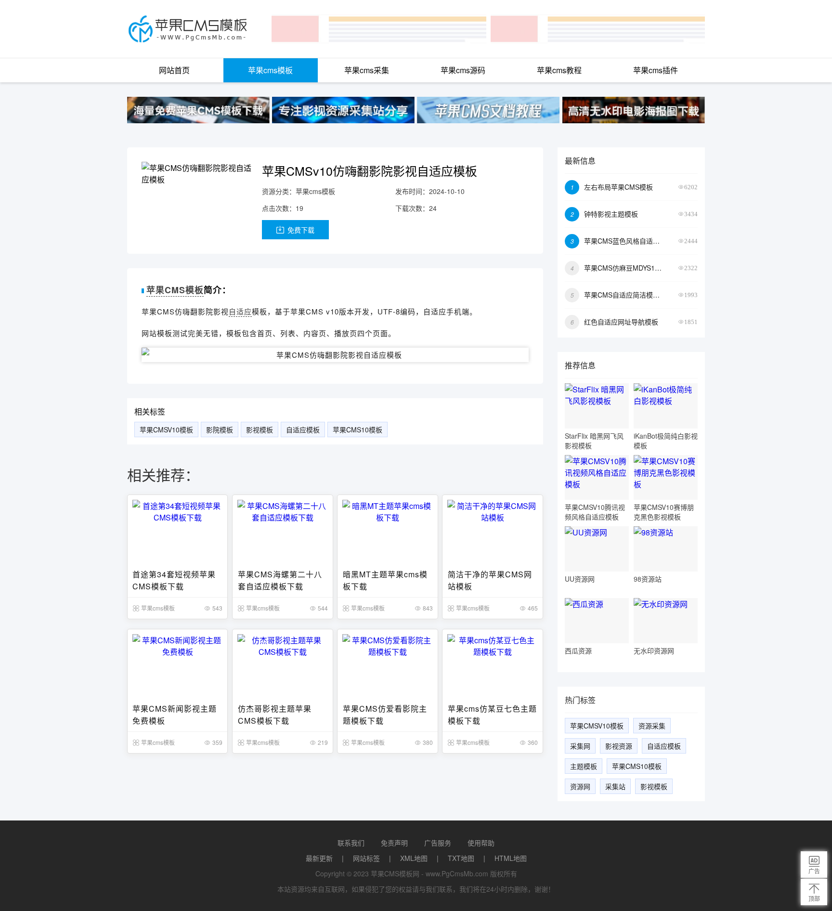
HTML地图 (510, 858)
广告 (814, 871)
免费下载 (300, 229)
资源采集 (651, 725)
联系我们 (351, 842)
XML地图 (414, 858)
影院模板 (219, 429)
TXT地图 (461, 858)
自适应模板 (303, 429)
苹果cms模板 (270, 70)
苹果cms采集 (366, 70)
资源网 (580, 786)
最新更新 (319, 858)
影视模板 (259, 429)
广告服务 (437, 842)
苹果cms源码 (463, 70)
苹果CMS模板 (175, 290)
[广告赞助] (198, 110)
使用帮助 (481, 842)
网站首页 (174, 70)
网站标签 (366, 858)
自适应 (240, 311)
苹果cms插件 (655, 70)
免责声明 (394, 842)
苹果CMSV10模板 (166, 429)
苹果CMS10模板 (357, 429)
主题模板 (583, 766)
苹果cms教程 (559, 70)
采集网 (580, 746)
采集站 (615, 786)
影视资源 (618, 746)
